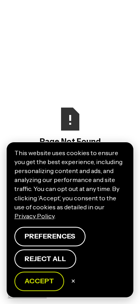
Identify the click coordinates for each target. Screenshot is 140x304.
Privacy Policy (34, 216)
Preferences (49, 236)
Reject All (45, 259)
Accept (39, 281)
